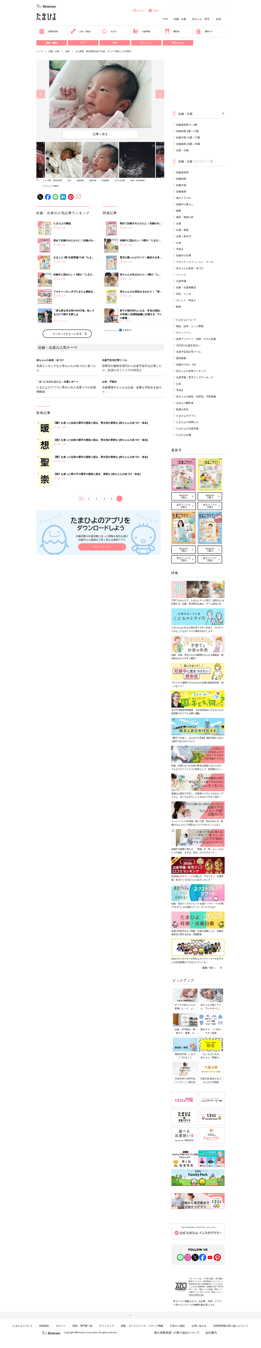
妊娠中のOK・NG (186, 364)
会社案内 (211, 1332)
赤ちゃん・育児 (201, 19)
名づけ (113, 31)
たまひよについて (186, 319)
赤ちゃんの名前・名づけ (189, 268)
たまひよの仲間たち (187, 422)
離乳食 (176, 31)
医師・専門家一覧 (83, 1325)
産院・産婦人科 (185, 217)
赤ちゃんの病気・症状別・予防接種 (196, 396)
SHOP (141, 10)
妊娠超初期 (182, 172)
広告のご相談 (177, 1325)
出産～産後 (182, 229)
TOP (165, 19)
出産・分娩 (182, 150)
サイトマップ (106, 1325)
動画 (178, 306)
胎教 (178, 210)
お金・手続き (85, 31)
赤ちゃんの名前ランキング (191, 371)
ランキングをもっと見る (67, 333)
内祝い (157, 10)
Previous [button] (40, 94)
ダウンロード (102, 546)
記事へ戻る (100, 134)
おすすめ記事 (119, 180)
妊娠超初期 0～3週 (186, 124)
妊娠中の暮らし (185, 204)
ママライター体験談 (50, 186)
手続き (180, 249)
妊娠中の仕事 (183, 255)
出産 (67, 51)
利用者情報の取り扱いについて (230, 1325)
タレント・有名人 (186, 300)
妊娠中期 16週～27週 (188, 137)
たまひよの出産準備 (187, 428)
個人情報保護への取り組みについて (177, 1332)
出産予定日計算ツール (188, 351)
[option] (100, 94)
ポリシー (61, 1325)
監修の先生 (182, 409)
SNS (115, 42)
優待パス (209, 31)
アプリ (83, 42)
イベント (181, 274)
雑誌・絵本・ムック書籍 (189, 326)
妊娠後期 (105, 180)
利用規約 (44, 1325)
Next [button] (160, 94)
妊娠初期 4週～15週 (187, 131)
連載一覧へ (208, 967)
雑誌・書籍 (51, 42)
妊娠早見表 (53, 31)
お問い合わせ (199, 1325)
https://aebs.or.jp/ (196, 1294)
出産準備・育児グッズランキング (194, 377)
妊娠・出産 (180, 19)
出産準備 (146, 31)
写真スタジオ (178, 42)
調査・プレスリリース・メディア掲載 (142, 1325)
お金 (178, 242)
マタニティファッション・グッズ (194, 261)
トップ (39, 51)
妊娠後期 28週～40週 (188, 143)
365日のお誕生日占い (188, 345)
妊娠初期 (80, 180)
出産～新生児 (183, 236)
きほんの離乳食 (185, 403)
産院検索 (181, 358)
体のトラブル (183, 197)
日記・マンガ (183, 293)
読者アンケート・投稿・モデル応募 (196, 339)
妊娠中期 (92, 180)
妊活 (218, 19)
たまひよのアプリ (186, 415)
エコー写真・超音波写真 (52, 180)
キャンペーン (146, 42)
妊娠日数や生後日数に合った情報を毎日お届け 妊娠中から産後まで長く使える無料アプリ (102, 537)
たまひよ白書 (183, 434)
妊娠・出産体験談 (137, 180)
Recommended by (111, 330)
